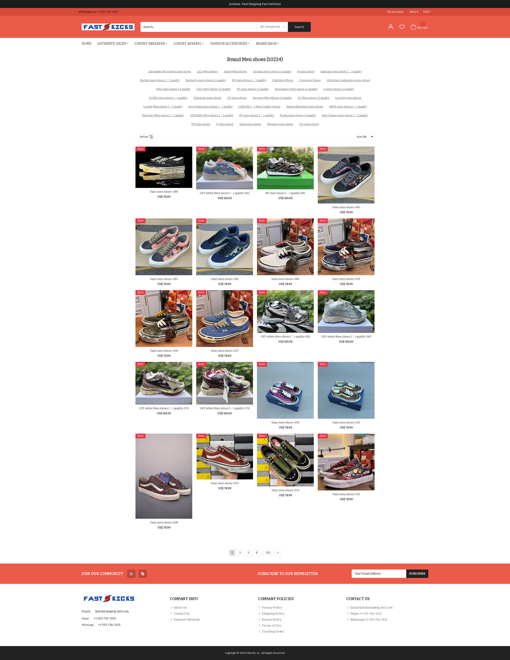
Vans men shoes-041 (224, 279)
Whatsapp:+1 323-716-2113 (368, 619)
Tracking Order (273, 631)
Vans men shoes (250, 124)
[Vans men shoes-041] (224, 246)
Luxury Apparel (188, 43)
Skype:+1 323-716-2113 (366, 613)
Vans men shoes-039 (346, 279)
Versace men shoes (280, 124)
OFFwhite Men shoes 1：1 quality (211, 115)
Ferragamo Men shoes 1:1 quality (296, 89)
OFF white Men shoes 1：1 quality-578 (224, 408)
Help (413, 12)
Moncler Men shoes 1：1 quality (163, 115)
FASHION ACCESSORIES (228, 43)
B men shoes (306, 71)
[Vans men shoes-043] (346, 175)
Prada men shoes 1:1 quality (298, 115)
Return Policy (271, 619)
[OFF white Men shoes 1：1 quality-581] (285, 311)
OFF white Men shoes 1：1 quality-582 (224, 193)
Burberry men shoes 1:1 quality (206, 80)
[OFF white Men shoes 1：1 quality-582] (224, 168)
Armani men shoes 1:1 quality (272, 71)
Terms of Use (271, 625)
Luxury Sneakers (150, 43)
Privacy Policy (272, 607)
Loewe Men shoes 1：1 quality (162, 106)
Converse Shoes (310, 80)
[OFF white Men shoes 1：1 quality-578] (224, 383)
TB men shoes (200, 124)
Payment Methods (187, 619)
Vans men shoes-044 (164, 191)
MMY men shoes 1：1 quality (348, 106)
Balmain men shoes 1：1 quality (341, 71)
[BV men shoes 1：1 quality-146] (285, 168)
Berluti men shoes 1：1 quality (160, 80)
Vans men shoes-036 (285, 422)
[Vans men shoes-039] (346, 246)
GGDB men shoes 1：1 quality (168, 98)
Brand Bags (266, 43)
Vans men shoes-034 (164, 522)
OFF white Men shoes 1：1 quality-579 (164, 408)
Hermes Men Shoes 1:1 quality (272, 98)
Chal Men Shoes (282, 80)
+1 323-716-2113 (109, 625)
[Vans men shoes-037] (224, 318)
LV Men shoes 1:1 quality (313, 98)
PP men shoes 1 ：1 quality (256, 115)
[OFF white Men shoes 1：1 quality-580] (346, 311)
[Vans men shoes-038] (163, 318)
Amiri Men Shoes (235, 71)
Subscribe (417, 573)
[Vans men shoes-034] (163, 476)
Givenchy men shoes (207, 98)
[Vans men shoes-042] (163, 246)
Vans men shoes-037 (225, 351)
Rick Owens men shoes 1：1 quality (345, 115)
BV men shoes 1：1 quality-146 (285, 193)
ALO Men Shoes (207, 71)
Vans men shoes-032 (285, 490)
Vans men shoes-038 (164, 351)
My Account (395, 12)
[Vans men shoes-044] (163, 167)
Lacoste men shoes (348, 98)
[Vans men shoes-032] (285, 460)
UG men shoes (309, 124)
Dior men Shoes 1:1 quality (213, 89)
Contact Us (182, 613)
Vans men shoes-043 (346, 207)
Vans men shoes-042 (164, 279)
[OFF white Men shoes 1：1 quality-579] (163, 383)
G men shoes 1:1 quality (339, 89)
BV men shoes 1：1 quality (249, 80)
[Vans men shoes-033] (224, 456)
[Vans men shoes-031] (346, 462)
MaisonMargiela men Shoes (304, 106)
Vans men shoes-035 (346, 422)
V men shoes (224, 124)
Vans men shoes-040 (285, 279)
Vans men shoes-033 (225, 483)
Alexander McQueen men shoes (169, 71)
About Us (180, 607)
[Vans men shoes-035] (346, 390)
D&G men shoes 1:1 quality (173, 89)
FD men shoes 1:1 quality (253, 89)
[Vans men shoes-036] (285, 390)
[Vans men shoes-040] (285, 246)
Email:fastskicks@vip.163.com (371, 607)
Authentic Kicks (111, 43)
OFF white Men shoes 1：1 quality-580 (346, 336)
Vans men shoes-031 (346, 494)
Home (86, 43)
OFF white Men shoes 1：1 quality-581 (285, 336)
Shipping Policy (273, 613)
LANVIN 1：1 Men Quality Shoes (259, 106)
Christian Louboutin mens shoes (348, 80)
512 (268, 552)
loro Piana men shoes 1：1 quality (210, 106)
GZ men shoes (237, 98)
